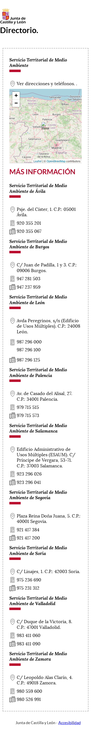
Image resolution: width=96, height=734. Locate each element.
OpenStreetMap (56, 161)
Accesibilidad (69, 722)
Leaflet (37, 161)
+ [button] (16, 95)
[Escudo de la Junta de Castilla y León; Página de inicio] (13, 23)
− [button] (16, 103)
